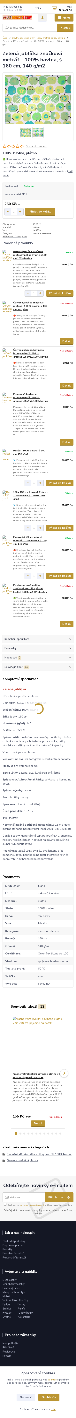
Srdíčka (7, 1308)
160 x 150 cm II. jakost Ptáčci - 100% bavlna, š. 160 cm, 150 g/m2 (30, 495)
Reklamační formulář (14, 1257)
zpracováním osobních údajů (32, 1205)
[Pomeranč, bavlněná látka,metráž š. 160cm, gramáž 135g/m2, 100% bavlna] (7, 398)
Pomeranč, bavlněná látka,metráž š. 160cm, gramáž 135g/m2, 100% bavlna (30, 398)
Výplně (7, 1317)
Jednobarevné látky (14, 1284)
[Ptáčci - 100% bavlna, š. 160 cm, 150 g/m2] (7, 454)
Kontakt (7, 1356)
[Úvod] (17, 17)
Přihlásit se (56, 1197)
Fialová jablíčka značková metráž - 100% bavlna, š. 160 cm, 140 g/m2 (29, 540)
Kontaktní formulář (13, 1253)
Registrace (9, 1351)
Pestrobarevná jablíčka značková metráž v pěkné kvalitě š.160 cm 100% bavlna (30, 589)
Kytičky (7, 1304)
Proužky (23, 1300)
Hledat (65, 28)
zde (53, 1409)
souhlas (52, 1379)
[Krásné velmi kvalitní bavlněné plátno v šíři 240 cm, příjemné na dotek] (38, 1042)
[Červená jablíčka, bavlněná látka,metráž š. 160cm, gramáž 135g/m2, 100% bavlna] (7, 353)
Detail (66, 341)
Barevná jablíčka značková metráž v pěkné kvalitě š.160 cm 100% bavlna (29, 255)
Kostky (21, 1304)
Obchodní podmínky (14, 1241)
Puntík (21, 1308)
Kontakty (7, 1249)
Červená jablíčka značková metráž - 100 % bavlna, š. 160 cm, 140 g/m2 (30, 306)
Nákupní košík (10, 1343)
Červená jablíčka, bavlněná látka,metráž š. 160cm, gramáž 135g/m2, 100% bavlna (30, 353)
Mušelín (7, 1296)
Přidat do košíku (40, 211)
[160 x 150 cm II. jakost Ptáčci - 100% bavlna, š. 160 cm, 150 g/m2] (7, 496)
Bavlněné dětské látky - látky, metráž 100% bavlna (38, 38)
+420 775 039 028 (12, 6)
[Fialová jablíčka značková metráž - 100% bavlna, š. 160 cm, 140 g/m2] (7, 540)
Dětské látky (10, 1280)
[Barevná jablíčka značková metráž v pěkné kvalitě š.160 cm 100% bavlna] (7, 255)
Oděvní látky (26, 1313)
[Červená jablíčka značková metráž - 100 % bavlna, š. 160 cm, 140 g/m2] (7, 306)
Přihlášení (8, 1347)
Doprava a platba (13, 1245)
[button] (16, 1133)
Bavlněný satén (11, 1288)
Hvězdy (7, 1313)
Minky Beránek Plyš (14, 1292)
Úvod (5, 38)
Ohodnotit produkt (36, 146)
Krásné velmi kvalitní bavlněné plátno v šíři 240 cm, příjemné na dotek (37, 1075)
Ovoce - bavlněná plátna (22, 1160)
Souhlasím (49, 1397)
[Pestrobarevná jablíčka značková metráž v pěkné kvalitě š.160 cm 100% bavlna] (7, 589)
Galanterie (24, 1317)
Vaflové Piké (10, 1300)
